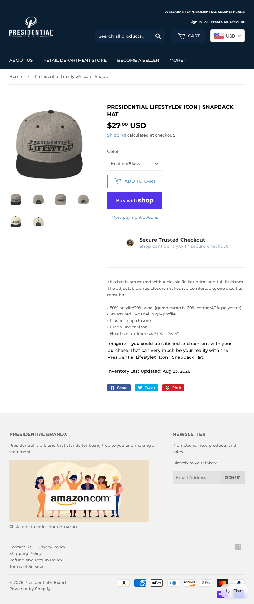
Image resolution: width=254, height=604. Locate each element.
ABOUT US (21, 60)
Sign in (196, 22)
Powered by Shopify (29, 588)
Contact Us (20, 546)
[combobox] (227, 35)
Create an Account (228, 22)
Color (113, 151)
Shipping (116, 135)
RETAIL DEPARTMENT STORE (75, 60)
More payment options (135, 217)
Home (15, 76)
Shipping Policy (25, 553)
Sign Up (233, 477)
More (176, 60)
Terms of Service (26, 566)
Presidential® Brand (45, 582)
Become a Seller (138, 60)
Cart (193, 36)
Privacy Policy (51, 546)
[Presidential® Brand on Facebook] (238, 547)
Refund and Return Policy (35, 559)
